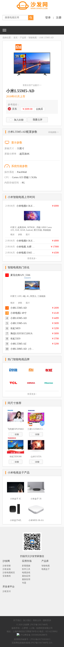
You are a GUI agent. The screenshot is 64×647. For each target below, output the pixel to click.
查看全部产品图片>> (32, 85)
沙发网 (26, 624)
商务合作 (37, 620)
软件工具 (26, 569)
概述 (12, 234)
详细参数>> (53, 132)
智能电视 (33, 37)
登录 (48, 17)
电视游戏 (26, 572)
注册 (58, 17)
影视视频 (26, 566)
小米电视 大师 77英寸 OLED (25, 246)
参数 (20, 234)
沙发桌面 (7, 569)
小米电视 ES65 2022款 (25, 252)
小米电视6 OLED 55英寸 (25, 240)
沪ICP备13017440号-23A (41, 643)
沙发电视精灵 (9, 572)
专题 (24, 583)
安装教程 (7, 576)
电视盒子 (45, 569)
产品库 (23, 37)
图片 (28, 234)
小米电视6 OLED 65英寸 (25, 206)
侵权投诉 (47, 620)
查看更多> (32, 258)
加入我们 (27, 620)
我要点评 (37, 119)
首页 (15, 37)
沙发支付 (7, 591)
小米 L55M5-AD (46, 37)
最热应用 (26, 576)
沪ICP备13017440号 (39, 624)
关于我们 (17, 620)
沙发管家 (7, 566)
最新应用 (26, 579)
